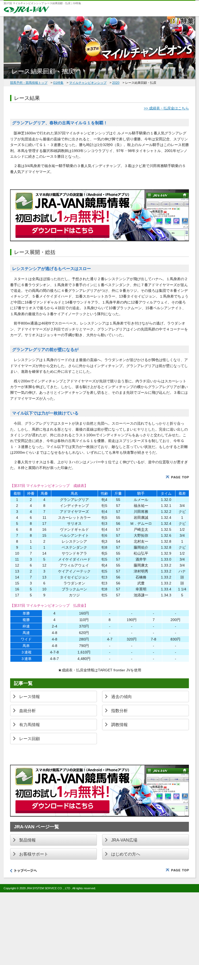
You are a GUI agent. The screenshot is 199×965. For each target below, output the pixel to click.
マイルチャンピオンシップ (87, 83)
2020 (115, 83)
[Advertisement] (99, 928)
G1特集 (58, 83)
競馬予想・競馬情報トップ (28, 83)
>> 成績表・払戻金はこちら (166, 108)
